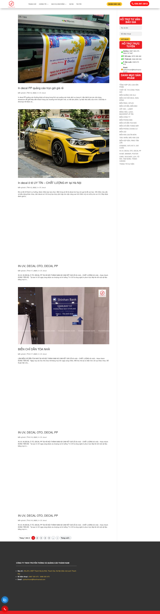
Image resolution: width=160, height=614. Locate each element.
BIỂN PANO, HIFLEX (126, 103)
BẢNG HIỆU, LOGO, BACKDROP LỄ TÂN (126, 113)
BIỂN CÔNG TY (124, 117)
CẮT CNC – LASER (126, 109)
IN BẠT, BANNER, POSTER (128, 154)
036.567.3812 (141, 3)
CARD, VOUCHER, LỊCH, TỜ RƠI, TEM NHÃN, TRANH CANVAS (129, 159)
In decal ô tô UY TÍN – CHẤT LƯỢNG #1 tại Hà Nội (49, 183)
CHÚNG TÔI (42, 4)
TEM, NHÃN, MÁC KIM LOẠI (129, 137)
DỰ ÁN (71, 4)
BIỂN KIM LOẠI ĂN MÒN (127, 135)
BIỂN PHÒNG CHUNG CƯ (128, 129)
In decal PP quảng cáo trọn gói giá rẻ (40, 88)
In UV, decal (41, 93)
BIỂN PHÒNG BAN (125, 120)
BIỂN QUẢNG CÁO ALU (127, 95)
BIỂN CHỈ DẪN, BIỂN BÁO (128, 106)
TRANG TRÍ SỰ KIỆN (126, 164)
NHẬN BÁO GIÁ (114, 4)
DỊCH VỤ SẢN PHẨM (57, 4)
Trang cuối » (65, 538)
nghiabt (23, 93)
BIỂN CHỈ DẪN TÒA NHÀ (34, 349)
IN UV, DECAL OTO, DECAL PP (38, 266)
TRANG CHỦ (32, 4)
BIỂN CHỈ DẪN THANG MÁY (129, 126)
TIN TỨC (79, 4)
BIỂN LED (122, 132)
